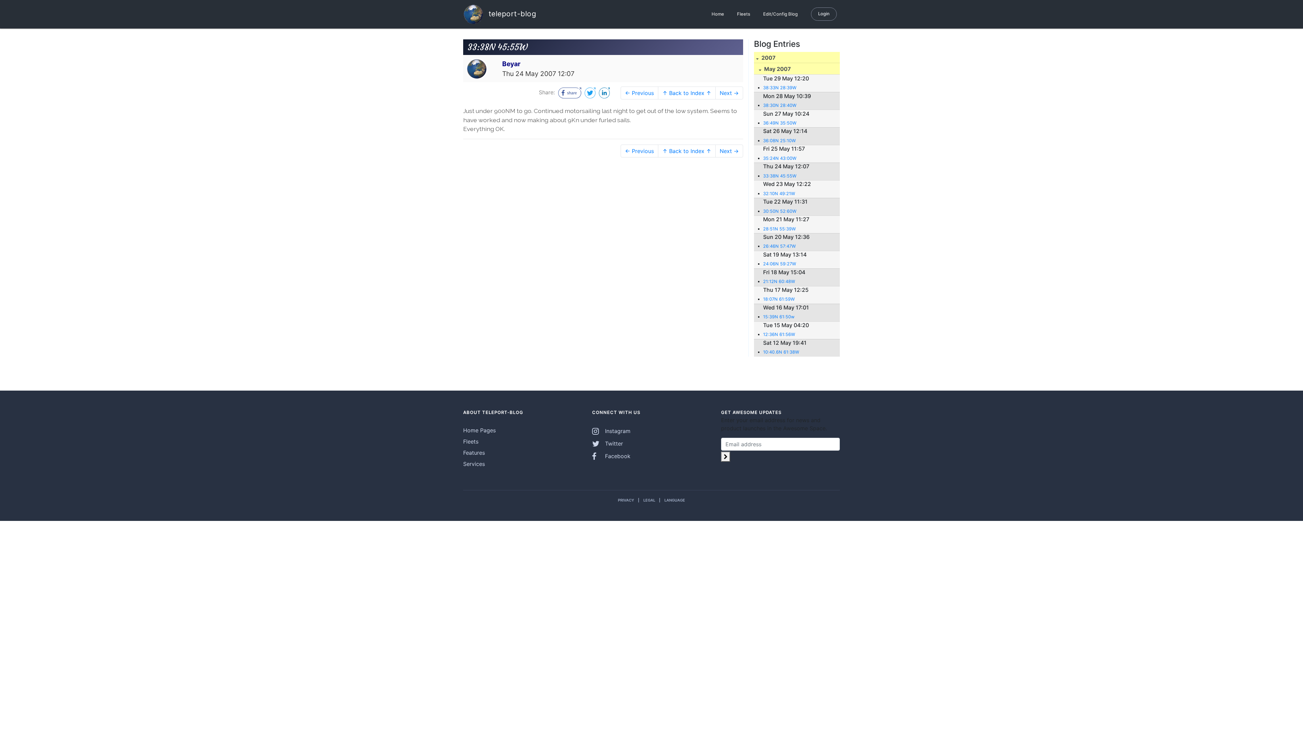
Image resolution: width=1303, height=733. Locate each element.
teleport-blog (511, 13)
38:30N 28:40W (779, 105)
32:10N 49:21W (779, 193)
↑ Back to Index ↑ (686, 93)
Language (674, 500)
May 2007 (777, 68)
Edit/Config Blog (780, 14)
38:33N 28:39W (779, 87)
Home (718, 14)
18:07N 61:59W (779, 299)
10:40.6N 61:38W (781, 352)
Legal (649, 500)
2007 (768, 57)
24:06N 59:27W (779, 263)
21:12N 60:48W (779, 281)
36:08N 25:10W (779, 140)
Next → (729, 93)
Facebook (616, 456)
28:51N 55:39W (779, 228)
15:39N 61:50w (778, 316)
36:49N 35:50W (779, 123)
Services (474, 464)
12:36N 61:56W (779, 334)
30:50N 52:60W (779, 211)
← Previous (639, 93)
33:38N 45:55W (779, 175)
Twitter (613, 443)
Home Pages (479, 430)
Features (474, 452)
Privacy (626, 500)
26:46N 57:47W (779, 246)
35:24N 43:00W (779, 158)
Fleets (743, 14)
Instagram (616, 431)
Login (824, 13)
